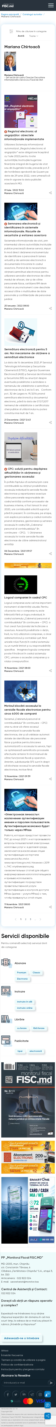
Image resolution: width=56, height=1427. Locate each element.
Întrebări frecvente (12, 1355)
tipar (20, 1051)
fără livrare (38, 1028)
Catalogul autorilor (32, 14)
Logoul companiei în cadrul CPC (25, 597)
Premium (21, 972)
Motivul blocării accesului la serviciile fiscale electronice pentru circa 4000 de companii (27, 709)
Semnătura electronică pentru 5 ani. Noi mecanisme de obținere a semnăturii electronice (27, 353)
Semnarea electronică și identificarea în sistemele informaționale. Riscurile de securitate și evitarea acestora (25, 229)
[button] (46, 1394)
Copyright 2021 (6, 1411)
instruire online (25, 1008)
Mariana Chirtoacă (11, 16)
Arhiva (4, 1350)
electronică (36, 1051)
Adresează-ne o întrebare (21, 1338)
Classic (36, 972)
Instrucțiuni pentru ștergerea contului (22, 1369)
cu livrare (22, 1028)
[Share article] (50, 193)
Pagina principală (10, 14)
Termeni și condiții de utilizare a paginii (23, 1359)
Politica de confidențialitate (17, 1364)
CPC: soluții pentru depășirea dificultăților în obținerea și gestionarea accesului (25, 472)
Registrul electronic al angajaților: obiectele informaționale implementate (24, 135)
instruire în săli (24, 1001)
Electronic (22, 979)
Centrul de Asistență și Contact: (24, 1289)
